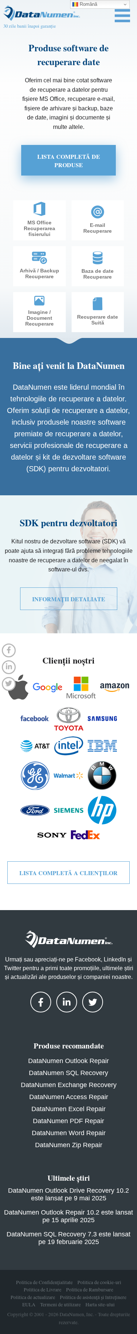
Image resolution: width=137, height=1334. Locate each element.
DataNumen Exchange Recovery (69, 1085)
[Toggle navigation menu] (122, 15)
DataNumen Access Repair (68, 1097)
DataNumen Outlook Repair (68, 1061)
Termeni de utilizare (60, 1305)
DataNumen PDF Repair (68, 1121)
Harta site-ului (100, 1305)
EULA (28, 1305)
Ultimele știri (68, 1177)
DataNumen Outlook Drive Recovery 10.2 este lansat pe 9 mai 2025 (68, 1194)
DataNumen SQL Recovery (68, 1073)
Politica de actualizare (33, 1297)
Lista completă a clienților (68, 873)
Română (87, 4)
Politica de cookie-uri (99, 1282)
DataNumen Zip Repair (68, 1145)
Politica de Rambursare (89, 1290)
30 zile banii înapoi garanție (29, 26)
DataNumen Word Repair (69, 1133)
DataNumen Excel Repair (68, 1109)
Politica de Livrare (42, 1290)
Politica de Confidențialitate (44, 1282)
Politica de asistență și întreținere (93, 1297)
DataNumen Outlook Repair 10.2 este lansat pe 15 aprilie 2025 (68, 1216)
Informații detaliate (68, 599)
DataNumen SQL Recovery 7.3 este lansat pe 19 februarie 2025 (68, 1238)
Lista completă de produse (68, 160)
